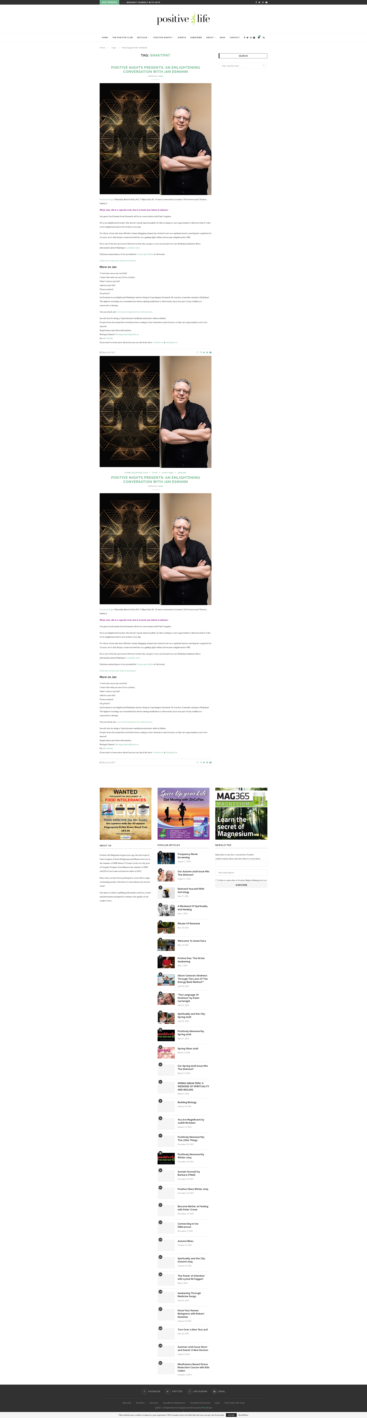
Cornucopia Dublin (145, 254)
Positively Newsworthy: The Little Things (191, 1139)
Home (105, 38)
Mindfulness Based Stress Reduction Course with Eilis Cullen (193, 1367)
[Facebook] (256, 2)
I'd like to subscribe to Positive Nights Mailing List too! (242, 880)
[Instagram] (263, 2)
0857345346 (108, 338)
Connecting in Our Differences (188, 1225)
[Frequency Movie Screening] (166, 858)
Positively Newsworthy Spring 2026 (191, 1033)
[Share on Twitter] (204, 352)
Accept (231, 1415)
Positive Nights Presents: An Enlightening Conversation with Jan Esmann (155, 69)
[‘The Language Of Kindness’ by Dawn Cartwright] (166, 999)
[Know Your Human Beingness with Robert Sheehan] (166, 1315)
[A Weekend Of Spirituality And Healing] (166, 910)
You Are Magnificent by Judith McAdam (191, 1121)
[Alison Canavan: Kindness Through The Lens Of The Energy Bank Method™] (166, 980)
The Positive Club (122, 38)
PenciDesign (207, 1407)
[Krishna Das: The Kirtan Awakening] (166, 962)
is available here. (133, 247)
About (209, 38)
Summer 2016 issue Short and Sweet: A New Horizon (193, 1348)
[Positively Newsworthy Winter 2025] (166, 1158)
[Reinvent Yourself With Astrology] (166, 893)
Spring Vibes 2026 (188, 1048)
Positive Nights (162, 38)
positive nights (168, 473)
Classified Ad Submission (174, 1402)
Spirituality (182, 473)
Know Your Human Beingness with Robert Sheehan (191, 1313)
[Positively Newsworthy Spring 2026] (166, 1035)
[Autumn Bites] (166, 1245)
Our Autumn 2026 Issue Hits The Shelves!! (193, 873)
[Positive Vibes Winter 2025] (166, 1193)
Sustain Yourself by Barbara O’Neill (189, 1173)
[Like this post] (198, 352)
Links (217, 1402)
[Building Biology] (166, 1106)
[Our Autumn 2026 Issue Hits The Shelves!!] (166, 875)
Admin (160, 76)
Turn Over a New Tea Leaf (193, 1329)
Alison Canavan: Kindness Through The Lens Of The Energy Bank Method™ (193, 978)
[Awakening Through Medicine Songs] (166, 1297)
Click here (121, 881)
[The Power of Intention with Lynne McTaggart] (166, 1280)
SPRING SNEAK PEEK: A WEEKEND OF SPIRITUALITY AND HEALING (193, 1086)
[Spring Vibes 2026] (166, 1053)
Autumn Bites (185, 1241)
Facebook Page (106, 199)
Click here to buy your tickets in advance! (118, 260)
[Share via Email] (210, 352)
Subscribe (196, 38)
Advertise (153, 1402)
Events (182, 38)
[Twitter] (259, 2)
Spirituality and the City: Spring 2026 (191, 1015)
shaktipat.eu (171, 342)
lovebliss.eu (158, 342)
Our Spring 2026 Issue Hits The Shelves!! (193, 1067)
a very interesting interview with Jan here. (134, 311)
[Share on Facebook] (201, 352)
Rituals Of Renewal (138, 2)
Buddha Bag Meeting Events (136, 473)
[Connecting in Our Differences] (166, 1228)
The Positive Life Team (235, 1402)
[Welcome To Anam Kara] (166, 945)
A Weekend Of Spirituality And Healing (193, 908)
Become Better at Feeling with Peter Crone (193, 1208)
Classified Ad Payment (200, 1402)
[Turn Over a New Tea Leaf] (166, 1334)
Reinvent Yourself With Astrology (191, 890)
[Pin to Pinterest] (207, 352)
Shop (222, 38)
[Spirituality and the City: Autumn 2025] (166, 1262)
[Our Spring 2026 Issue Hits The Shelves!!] (166, 1070)
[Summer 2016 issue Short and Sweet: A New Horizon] (166, 1351)
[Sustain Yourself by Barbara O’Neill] (166, 1176)
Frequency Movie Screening (188, 856)
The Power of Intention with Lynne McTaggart (191, 1277)
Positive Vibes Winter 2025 (193, 1189)
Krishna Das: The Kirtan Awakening (191, 960)
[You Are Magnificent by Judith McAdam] (166, 1124)
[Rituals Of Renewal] (166, 928)
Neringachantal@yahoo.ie (127, 334)
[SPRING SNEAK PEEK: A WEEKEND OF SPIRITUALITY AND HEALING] (166, 1087)
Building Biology (187, 1102)
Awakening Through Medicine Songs (189, 1295)
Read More (243, 1415)
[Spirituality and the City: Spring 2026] (166, 1018)
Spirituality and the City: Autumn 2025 (191, 1260)
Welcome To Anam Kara (192, 941)
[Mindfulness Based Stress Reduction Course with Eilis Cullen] (166, 1368)
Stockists (140, 1402)
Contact (235, 38)
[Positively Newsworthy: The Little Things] (166, 1141)
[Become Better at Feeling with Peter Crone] (166, 1210)
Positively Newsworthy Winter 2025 (191, 1156)
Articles (142, 38)
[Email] (266, 2)
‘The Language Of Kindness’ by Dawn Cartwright (188, 998)
